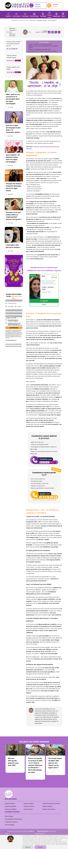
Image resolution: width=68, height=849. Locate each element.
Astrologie (25, 16)
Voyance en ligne (28, 803)
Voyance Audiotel (10, 803)
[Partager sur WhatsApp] (59, 32)
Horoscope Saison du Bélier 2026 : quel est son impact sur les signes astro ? (55, 763)
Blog (63, 16)
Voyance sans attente (48, 809)
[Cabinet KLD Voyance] (17, 5)
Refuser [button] (27, 847)
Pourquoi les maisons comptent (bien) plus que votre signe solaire (14, 187)
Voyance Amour (28, 809)
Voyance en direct (29, 806)
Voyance (8, 16)
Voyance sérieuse (47, 806)
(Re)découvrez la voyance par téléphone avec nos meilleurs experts (43, 46)
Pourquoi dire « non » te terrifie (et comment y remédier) (43, 51)
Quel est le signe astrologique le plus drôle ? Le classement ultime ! (13, 128)
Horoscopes (16, 16)
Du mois (19, 306)
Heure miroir (49, 16)
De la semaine (11, 306)
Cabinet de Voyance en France (51, 803)
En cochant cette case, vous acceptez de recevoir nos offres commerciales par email (15, 324)
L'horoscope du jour (12, 303)
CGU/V (15, 321)
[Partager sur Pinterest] (52, 32)
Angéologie (56, 16)
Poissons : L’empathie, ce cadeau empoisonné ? (40, 44)
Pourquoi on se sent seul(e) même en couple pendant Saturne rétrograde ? (14, 215)
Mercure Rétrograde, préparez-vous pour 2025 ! (13, 761)
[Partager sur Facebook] (49, 32)
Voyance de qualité (10, 806)
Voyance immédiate (10, 809)
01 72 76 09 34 (12, 49)
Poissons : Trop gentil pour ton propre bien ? (40, 49)
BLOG (21, 20)
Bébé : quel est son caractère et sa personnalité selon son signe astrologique (13, 99)
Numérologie (34, 16)
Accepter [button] (40, 847)
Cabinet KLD (14, 20)
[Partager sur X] (55, 32)
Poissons (33, 519)
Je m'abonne (14, 328)
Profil (44, 304)
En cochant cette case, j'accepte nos (13, 320)
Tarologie (43, 16)
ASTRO (26, 20)
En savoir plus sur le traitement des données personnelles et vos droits (13, 345)
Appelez (45, 301)
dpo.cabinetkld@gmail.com (10, 340)
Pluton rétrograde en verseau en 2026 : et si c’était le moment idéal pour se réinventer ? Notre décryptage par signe (35, 765)
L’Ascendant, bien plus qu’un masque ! (13, 246)
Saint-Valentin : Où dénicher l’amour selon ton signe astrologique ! (13, 158)
